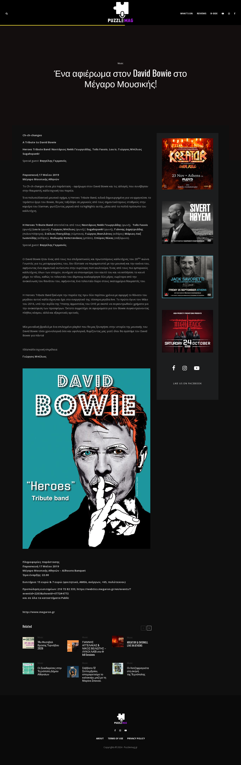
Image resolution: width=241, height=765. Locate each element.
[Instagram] (229, 12)
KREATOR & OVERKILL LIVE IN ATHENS (137, 644)
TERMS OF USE (115, 738)
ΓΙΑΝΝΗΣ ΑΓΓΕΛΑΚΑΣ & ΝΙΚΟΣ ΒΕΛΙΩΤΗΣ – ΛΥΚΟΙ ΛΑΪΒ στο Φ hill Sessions (94, 648)
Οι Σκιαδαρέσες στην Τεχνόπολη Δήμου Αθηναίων (50, 671)
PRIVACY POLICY (136, 738)
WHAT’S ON (186, 13)
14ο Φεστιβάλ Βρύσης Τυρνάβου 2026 (48, 645)
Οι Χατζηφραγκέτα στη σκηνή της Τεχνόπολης (138, 671)
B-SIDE (214, 13)
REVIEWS (201, 13)
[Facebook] (234, 12)
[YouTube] (223, 12)
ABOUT (100, 738)
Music (120, 63)
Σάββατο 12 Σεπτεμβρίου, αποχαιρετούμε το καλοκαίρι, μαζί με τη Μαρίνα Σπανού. (94, 674)
